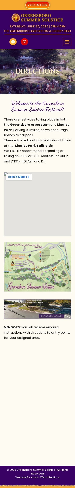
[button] (67, 42)
